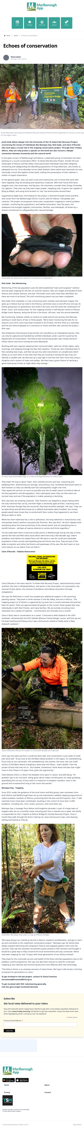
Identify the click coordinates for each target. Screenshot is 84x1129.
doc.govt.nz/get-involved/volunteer (22, 987)
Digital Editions (77, 1125)
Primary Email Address (13, 1020)
